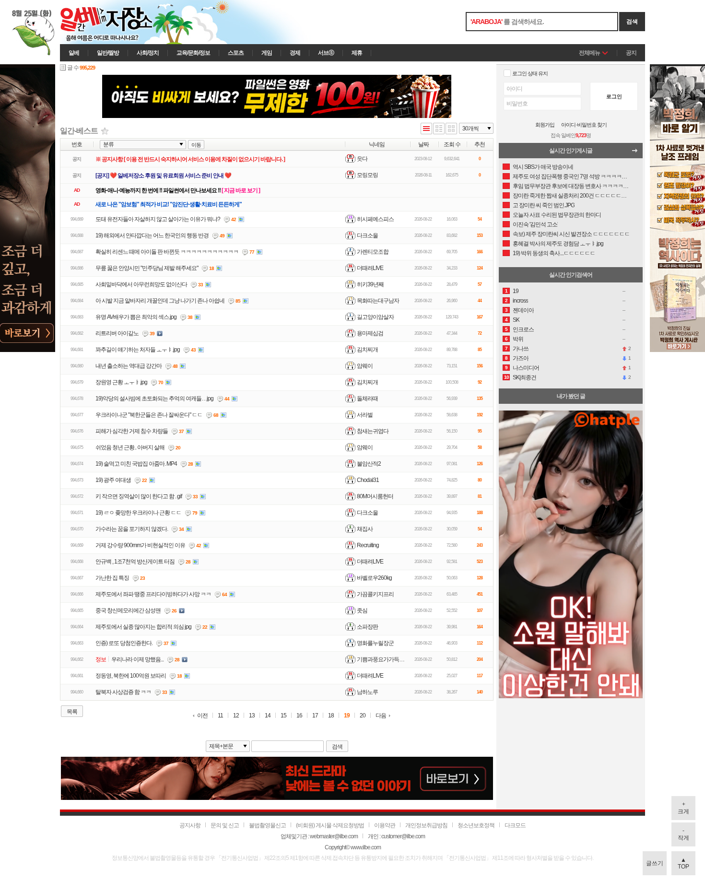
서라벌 (365, 414)
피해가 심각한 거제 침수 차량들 (131, 431)
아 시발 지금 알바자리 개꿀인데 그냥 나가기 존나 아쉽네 (159, 300)
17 (315, 716)
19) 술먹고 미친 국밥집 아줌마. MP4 (136, 463)
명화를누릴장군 (375, 643)
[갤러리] (451, 129)
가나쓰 (521, 348)
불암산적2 (369, 463)
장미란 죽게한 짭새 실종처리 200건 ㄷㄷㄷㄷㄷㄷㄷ (571, 195)
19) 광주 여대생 (113, 480)
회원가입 (544, 125)
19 (347, 716)
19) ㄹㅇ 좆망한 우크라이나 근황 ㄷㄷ (138, 512)
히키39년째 (370, 284)
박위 (518, 339)
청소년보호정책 (476, 825)
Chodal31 (368, 480)
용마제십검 (370, 333)
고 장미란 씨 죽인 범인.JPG (544, 205)
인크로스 (523, 329)
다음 (381, 715)
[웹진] (439, 129)
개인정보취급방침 (426, 825)
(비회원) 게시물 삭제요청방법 (330, 825)
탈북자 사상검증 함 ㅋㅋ (123, 692)
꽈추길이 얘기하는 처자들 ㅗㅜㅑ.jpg (137, 349)
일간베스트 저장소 (120, 22)
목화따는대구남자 (378, 300)
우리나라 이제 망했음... (137, 659)
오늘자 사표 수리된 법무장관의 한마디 (557, 214)
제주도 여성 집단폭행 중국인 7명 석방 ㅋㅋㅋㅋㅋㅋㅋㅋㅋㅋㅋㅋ (571, 176)
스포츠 (236, 52)
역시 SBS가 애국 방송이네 (543, 167)
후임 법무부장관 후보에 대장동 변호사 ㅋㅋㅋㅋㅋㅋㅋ (571, 186)
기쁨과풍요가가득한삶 (383, 659)
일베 (74, 52)
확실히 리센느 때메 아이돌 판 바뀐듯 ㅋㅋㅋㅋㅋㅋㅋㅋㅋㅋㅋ (166, 251)
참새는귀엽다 (372, 431)
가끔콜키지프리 (375, 594)
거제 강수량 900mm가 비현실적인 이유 (140, 545)
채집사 (365, 529)
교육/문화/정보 (193, 52)
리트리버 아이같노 (117, 333)
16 (299, 716)
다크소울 (367, 235)
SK (516, 320)
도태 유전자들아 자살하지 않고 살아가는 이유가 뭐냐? (157, 219)
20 (362, 716)
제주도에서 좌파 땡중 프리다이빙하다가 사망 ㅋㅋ (153, 594)
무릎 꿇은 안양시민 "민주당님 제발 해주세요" (146, 268)
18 (331, 716)
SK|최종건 (524, 377)
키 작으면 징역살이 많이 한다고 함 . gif (138, 496)
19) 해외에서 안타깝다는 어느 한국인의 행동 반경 (152, 235)
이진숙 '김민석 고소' (535, 224)
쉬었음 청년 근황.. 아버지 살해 (129, 447)
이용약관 (384, 825)
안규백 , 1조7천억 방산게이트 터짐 (135, 561)
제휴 (357, 52)
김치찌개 (367, 349)
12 (236, 716)
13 (252, 716)
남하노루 (367, 692)
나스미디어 (526, 367)
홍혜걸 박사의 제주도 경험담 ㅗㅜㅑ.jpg (558, 243)
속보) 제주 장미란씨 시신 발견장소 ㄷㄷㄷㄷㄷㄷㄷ (571, 234)
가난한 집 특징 (112, 578)
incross (520, 300)
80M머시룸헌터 (375, 496)
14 (267, 716)
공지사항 (189, 825)
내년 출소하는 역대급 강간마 (128, 366)
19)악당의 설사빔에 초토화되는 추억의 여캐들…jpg (154, 398)
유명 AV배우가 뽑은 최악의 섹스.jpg (135, 317)
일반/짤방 (108, 52)
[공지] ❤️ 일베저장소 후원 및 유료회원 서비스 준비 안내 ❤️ (163, 175)
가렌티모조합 (372, 251)
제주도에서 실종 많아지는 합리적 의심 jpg (143, 626)
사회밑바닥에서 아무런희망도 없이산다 (141, 284)
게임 (266, 52)
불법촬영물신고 (267, 825)
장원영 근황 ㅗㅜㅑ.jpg (121, 382)
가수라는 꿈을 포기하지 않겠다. (131, 529)
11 (220, 716)
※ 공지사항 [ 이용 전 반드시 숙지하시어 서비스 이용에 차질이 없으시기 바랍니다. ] (190, 159)
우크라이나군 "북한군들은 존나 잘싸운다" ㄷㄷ (148, 414)
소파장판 (367, 626)
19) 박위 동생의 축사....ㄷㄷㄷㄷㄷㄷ (554, 253)
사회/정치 (148, 52)
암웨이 (365, 366)
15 (283, 716)
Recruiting (368, 545)
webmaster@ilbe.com (334, 836)
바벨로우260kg (374, 578)
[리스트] (426, 129)
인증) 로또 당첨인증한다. (124, 643)
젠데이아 (523, 310)
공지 (631, 52)
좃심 (362, 610)
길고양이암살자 (375, 317)
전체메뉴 (589, 52)
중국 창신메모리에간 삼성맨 (128, 610)
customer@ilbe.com (403, 836)
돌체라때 (367, 398)
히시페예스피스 (375, 219)
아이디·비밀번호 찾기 (584, 125)
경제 (295, 52)
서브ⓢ (326, 52)
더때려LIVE (370, 268)
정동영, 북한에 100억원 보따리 (130, 675)
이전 (202, 716)
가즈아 (521, 358)
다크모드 (515, 825)
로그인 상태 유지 (530, 73)
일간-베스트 (79, 131)
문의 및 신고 (225, 825)
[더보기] (637, 153)
